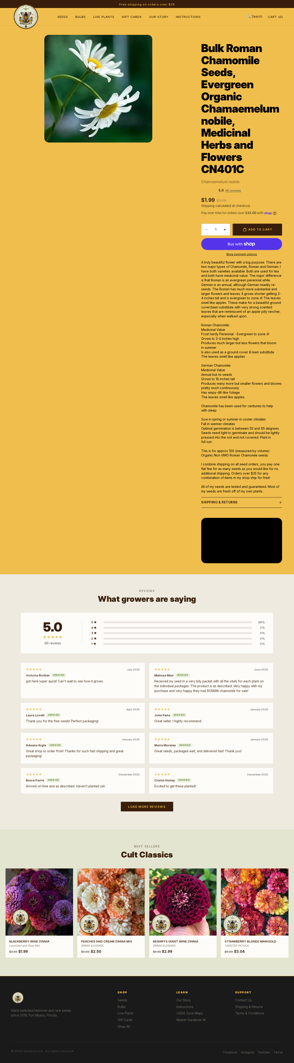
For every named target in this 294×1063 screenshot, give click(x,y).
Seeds (62, 17)
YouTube (264, 1052)
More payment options (241, 254)
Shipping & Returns (219, 502)
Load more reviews (147, 806)
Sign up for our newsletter (176, 4)
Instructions (188, 17)
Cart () (275, 17)
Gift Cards (132, 17)
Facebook (230, 1052)
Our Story (159, 17)
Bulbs (80, 17)
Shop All (124, 1026)
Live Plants (104, 17)
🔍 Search (254, 16)
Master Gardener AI (191, 1020)
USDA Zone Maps (189, 1013)
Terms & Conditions (249, 1013)
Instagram (247, 1052)
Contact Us (243, 1000)
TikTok (278, 1052)
